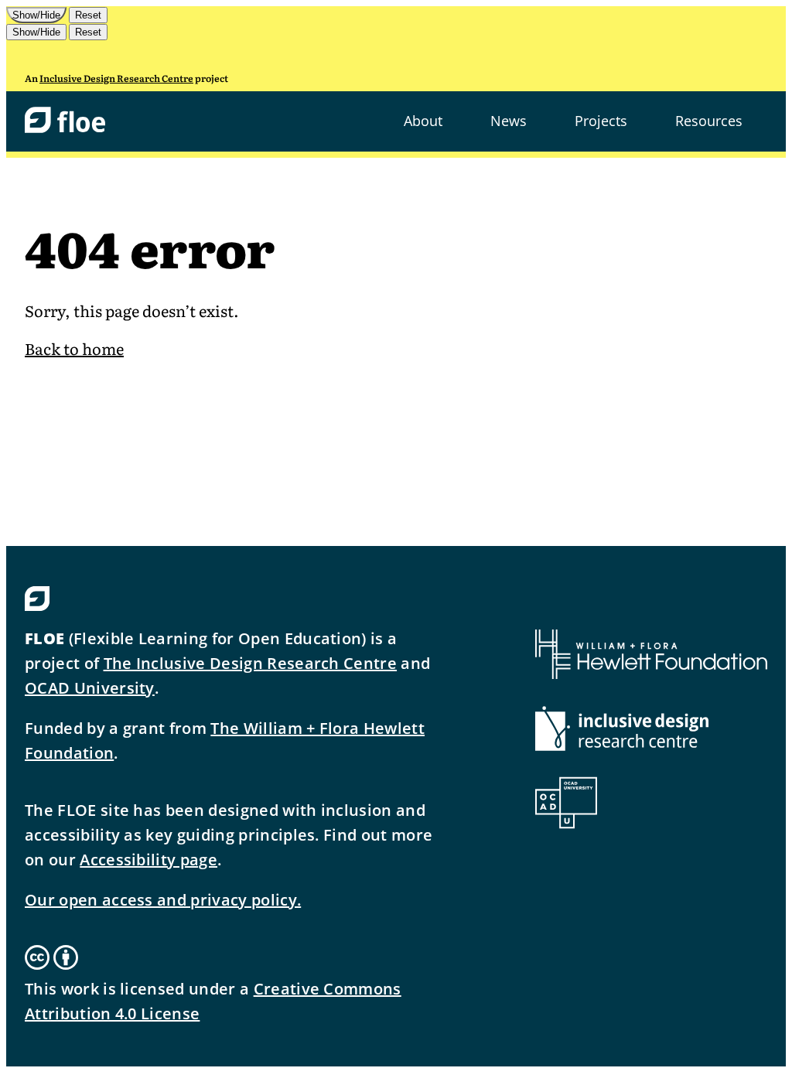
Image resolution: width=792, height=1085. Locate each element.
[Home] (65, 121)
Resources (708, 120)
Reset (88, 15)
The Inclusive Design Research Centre (251, 663)
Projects (601, 120)
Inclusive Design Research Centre (116, 78)
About (423, 120)
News (508, 120)
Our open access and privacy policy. (163, 899)
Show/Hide (36, 15)
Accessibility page (148, 859)
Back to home (74, 348)
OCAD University (90, 687)
